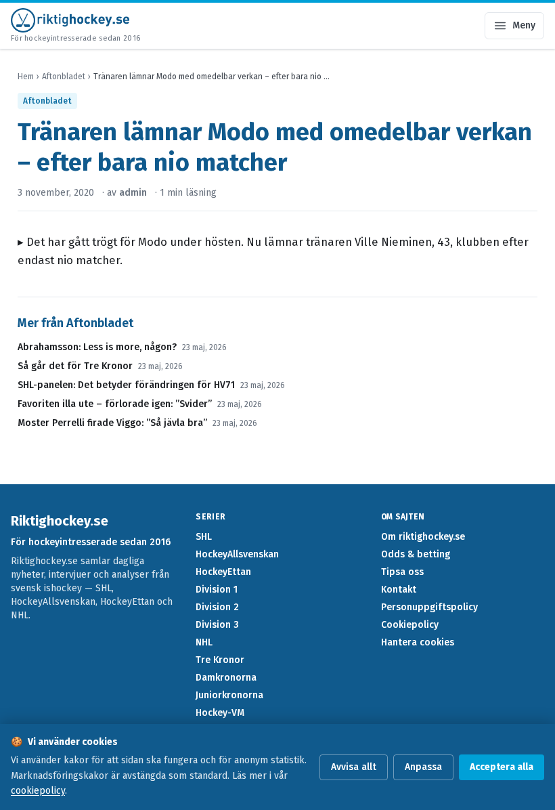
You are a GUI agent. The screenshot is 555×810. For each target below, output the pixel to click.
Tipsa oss (402, 572)
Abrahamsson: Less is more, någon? (97, 347)
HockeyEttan (223, 572)
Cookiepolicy (410, 625)
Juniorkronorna (229, 695)
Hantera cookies (417, 642)
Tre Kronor (220, 660)
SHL (204, 536)
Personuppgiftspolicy (429, 607)
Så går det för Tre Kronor (75, 366)
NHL (204, 642)
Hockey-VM (220, 713)
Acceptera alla (501, 767)
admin (133, 192)
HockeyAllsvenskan (237, 554)
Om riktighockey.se (423, 536)
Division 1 (217, 589)
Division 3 (217, 625)
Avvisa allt (353, 767)
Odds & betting (415, 554)
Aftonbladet (63, 76)
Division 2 (217, 607)
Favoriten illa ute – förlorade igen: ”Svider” (115, 404)
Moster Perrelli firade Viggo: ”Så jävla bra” (112, 423)
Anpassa (423, 767)
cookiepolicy (38, 790)
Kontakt (398, 589)
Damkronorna (226, 677)
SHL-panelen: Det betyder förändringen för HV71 (126, 385)
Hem (26, 76)
